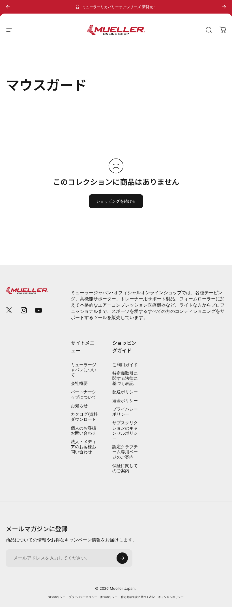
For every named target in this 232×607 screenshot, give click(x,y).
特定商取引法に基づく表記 (138, 597)
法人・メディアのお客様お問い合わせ (83, 446)
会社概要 (79, 383)
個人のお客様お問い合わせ (83, 431)
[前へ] (8, 7)
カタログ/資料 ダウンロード (84, 417)
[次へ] (224, 7)
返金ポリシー (125, 400)
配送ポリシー (125, 391)
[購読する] (122, 558)
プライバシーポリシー (125, 412)
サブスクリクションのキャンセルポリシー (125, 430)
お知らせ (79, 405)
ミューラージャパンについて (83, 370)
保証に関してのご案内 (125, 468)
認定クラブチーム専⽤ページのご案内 (125, 451)
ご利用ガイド (125, 364)
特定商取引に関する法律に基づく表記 (125, 378)
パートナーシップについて (83, 394)
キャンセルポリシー (171, 597)
